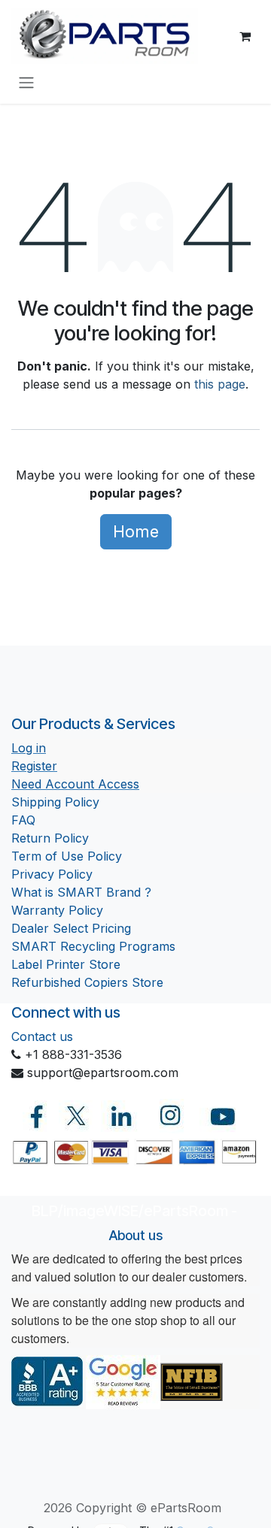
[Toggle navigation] (26, 82)
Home (136, 531)
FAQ (23, 820)
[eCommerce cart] (245, 36)
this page (219, 384)
